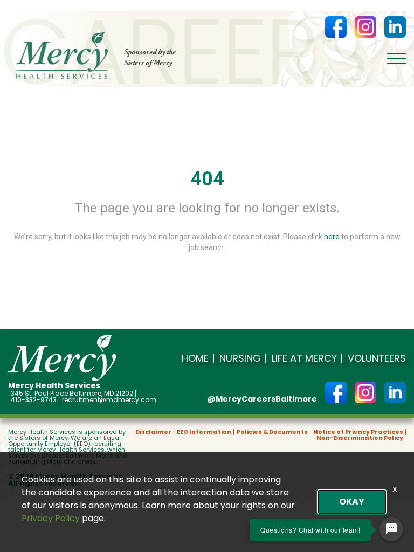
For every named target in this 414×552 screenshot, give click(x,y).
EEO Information (204, 432)
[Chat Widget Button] (391, 529)
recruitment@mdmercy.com (109, 400)
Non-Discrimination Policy (359, 438)
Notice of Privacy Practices (358, 432)
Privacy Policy (51, 518)
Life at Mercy (304, 358)
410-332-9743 (34, 400)
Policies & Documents (272, 432)
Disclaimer (153, 432)
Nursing (240, 358)
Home (195, 358)
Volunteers (377, 358)
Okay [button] (351, 501)
